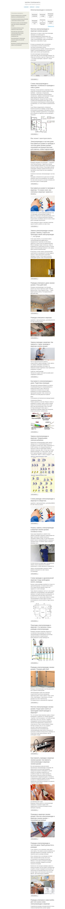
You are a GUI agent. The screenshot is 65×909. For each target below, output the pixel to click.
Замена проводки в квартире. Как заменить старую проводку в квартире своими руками (42, 344)
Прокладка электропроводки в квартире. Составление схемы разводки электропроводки (41, 627)
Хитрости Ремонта (32, 2)
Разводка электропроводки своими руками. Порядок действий (42, 668)
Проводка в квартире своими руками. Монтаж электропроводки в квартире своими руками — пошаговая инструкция (43, 817)
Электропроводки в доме (50, 22)
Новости (32, 7)
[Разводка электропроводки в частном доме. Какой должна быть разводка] (43, 884)
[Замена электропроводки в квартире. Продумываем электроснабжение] (43, 474)
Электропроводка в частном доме (50, 15)
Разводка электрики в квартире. (41, 318)
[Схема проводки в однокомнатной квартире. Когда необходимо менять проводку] (43, 611)
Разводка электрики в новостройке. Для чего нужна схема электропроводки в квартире (42, 902)
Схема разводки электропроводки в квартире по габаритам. (43, 500)
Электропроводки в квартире (34, 15)
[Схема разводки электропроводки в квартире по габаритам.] (43, 514)
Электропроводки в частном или (34, 22)
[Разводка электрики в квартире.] (43, 329)
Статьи (37, 7)
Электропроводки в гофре (42, 15)
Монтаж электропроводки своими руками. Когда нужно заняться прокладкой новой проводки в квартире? (42, 710)
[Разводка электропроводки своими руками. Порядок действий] (43, 679)
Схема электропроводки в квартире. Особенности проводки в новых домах (42, 85)
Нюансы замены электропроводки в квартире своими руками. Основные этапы (42, 529)
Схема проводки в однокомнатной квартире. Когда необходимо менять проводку (42, 580)
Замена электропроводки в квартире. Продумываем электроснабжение (40, 438)
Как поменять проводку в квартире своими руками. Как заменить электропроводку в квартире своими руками (42, 761)
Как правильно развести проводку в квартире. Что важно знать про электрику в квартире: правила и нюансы (43, 191)
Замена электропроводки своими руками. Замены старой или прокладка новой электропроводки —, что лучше (42, 233)
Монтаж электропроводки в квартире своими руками (40, 30)
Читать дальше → (34, 79)
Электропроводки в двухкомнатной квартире (42, 22)
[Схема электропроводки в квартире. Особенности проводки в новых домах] (43, 124)
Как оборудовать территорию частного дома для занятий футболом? (18, 40)
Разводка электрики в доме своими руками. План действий (42, 284)
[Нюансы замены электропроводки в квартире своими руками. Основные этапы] (43, 553)
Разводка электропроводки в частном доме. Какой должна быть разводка (42, 845)
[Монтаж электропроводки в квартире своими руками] (43, 68)
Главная (26, 7)
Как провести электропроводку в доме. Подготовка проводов (41, 382)
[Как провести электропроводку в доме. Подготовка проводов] (43, 421)
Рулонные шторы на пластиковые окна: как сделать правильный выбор (19, 24)
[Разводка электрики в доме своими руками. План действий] (43, 303)
